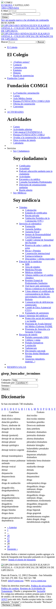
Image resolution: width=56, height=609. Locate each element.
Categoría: (6, 380)
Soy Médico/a (19, 193)
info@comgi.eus (15, 580)
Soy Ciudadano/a (21, 151)
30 (8, 546)
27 (8, 538)
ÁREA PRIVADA (10, 8)
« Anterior (12, 527)
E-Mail (4, 10)
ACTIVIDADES (15, 112)
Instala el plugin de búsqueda (22, 559)
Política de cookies (10, 588)
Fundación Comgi (15, 78)
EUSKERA (7, 5)
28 (8, 541)
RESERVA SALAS (16, 367)
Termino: (5, 385)
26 (8, 535)
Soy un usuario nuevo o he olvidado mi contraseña (25, 20)
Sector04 (41, 591)
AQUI (4, 599)
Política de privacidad (41, 585)
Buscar (4, 42)
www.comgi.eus (38, 580)
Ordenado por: (8, 382)
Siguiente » (12, 549)
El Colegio (12, 47)
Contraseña (6, 14)
